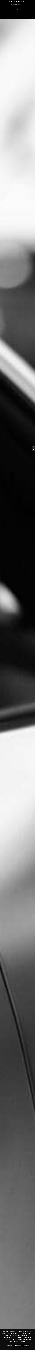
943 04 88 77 (22, 1)
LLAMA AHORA (13, 1)
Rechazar (18, 1346)
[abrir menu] (2, 9)
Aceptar (26, 1346)
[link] (17, 9)
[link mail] (33, 449)
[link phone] (33, 447)
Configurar (9, 1346)
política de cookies (19, 1341)
